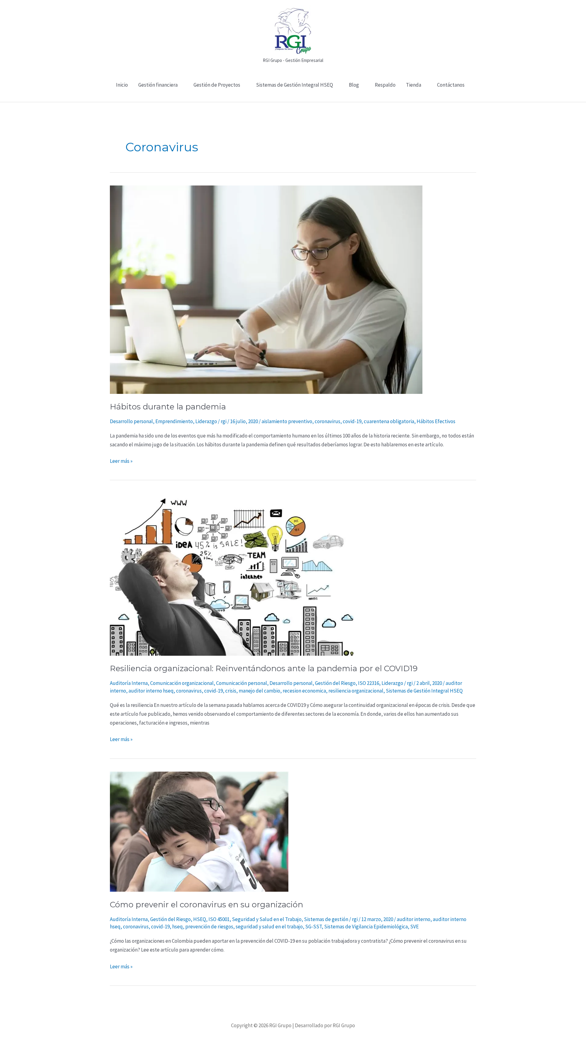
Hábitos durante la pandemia (168, 407)
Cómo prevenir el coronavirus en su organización (206, 904)
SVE (414, 926)
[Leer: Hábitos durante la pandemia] (266, 289)
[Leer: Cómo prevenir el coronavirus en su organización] (199, 831)
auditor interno (413, 919)
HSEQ (199, 919)
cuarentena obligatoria (389, 421)
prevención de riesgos (209, 926)
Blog (354, 84)
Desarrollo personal (131, 421)
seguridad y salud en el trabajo (269, 926)
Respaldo (385, 84)
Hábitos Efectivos (436, 421)
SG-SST (313, 926)
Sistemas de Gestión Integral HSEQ (294, 84)
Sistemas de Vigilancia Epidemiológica (366, 926)
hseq (177, 926)
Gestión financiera (158, 84)
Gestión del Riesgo (335, 683)
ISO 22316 (368, 683)
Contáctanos (451, 84)
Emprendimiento (174, 421)
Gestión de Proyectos (217, 84)
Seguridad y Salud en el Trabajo (267, 919)
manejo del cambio (259, 690)
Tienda (413, 84)
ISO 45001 (219, 919)
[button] (293, 98)
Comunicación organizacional (182, 683)
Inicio (122, 84)
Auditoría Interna (129, 683)
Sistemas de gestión (326, 919)
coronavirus (327, 421)
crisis (230, 690)
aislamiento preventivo (287, 421)
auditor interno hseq (151, 690)
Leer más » (121, 460)
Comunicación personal (241, 683)
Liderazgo (206, 421)
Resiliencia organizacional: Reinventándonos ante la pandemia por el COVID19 (264, 668)
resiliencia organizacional (355, 690)
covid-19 (352, 421)
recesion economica (304, 690)
